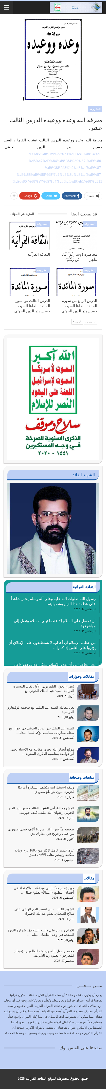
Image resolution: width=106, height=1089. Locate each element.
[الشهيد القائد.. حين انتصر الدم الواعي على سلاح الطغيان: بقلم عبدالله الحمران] (88, 915)
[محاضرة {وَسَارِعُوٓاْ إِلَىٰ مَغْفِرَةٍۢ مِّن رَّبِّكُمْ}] (76, 235)
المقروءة (95, 109)
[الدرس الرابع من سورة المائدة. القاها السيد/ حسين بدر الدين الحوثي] (76, 281)
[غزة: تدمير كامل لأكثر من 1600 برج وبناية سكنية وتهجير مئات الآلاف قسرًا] (88, 856)
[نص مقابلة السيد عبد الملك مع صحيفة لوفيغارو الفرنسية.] (88, 713)
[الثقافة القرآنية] (29, 235)
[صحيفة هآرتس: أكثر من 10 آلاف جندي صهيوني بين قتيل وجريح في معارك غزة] (88, 835)
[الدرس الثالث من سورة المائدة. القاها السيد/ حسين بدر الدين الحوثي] (29, 281)
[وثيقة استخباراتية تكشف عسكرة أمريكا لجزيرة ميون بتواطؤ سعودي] (88, 793)
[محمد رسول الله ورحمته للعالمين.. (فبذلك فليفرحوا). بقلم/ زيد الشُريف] (88, 957)
